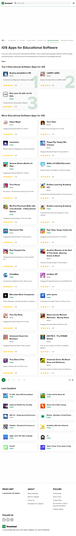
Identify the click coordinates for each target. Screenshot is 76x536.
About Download (33, 493)
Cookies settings (58, 509)
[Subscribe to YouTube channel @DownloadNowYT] (11, 519)
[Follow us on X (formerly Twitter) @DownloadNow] (8, 519)
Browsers (22, 40)
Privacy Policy (57, 493)
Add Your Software (33, 497)
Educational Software (53, 40)
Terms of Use (57, 497)
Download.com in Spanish (35, 504)
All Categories (12, 40)
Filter (3, 61)
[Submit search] (15, 3)
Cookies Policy (57, 500)
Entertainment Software (67, 40)
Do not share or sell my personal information (60, 505)
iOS (3, 40)
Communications (31, 40)
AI (17, 40)
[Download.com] (7, 3)
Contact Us (31, 500)
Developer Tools (41, 40)
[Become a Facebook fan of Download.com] (4, 519)
